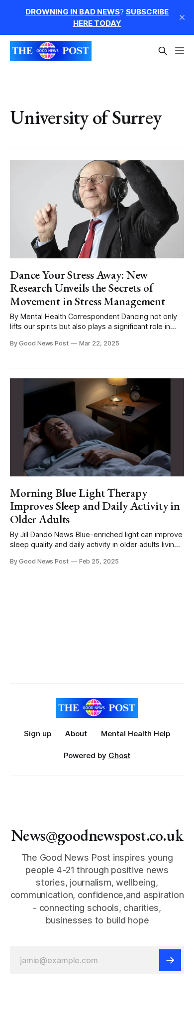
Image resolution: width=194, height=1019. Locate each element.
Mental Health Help (135, 733)
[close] (182, 17)
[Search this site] (163, 51)
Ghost (119, 755)
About (76, 733)
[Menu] (180, 51)
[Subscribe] (170, 960)
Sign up (37, 733)
